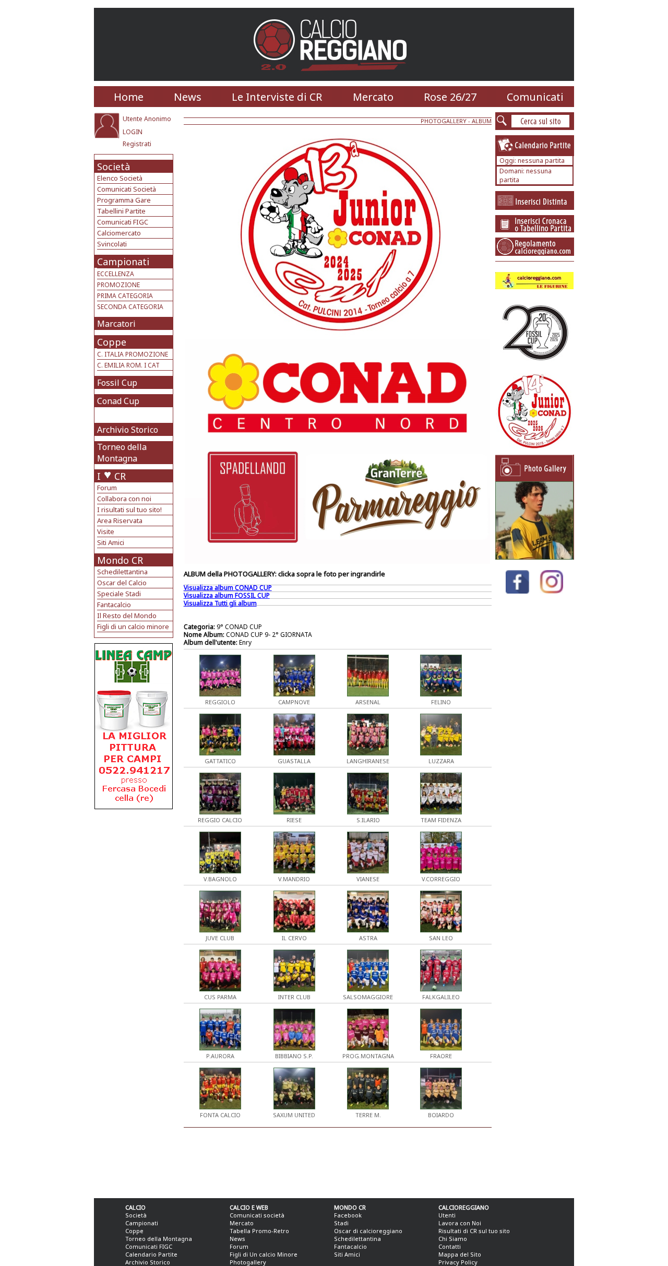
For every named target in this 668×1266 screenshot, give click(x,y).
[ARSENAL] (368, 693)
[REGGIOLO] (220, 693)
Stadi (341, 1223)
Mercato (373, 97)
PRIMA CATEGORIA (125, 295)
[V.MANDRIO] (294, 870)
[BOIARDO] (441, 1106)
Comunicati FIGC (122, 222)
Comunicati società (257, 1215)
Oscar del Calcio (122, 582)
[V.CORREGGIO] (441, 870)
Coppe (111, 342)
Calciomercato (119, 233)
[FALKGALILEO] (441, 988)
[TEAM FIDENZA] (441, 811)
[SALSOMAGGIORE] (368, 988)
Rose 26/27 (450, 97)
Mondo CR (120, 560)
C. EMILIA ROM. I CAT (128, 365)
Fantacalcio (114, 604)
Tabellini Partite (121, 211)
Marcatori (116, 323)
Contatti (449, 1246)
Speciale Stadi (119, 593)
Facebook (348, 1215)
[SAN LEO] (441, 929)
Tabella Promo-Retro (259, 1231)
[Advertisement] (135, 892)
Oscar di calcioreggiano (368, 1231)
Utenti (447, 1215)
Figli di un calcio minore (133, 626)
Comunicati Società (126, 189)
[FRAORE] (441, 1047)
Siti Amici (110, 542)
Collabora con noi (124, 498)
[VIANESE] (368, 870)
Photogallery (248, 1262)
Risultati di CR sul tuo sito (474, 1231)
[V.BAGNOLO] (220, 870)
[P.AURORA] (220, 1047)
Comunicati (535, 97)
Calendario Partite (151, 1254)
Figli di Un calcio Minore (263, 1254)
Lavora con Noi (459, 1223)
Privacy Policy (458, 1262)
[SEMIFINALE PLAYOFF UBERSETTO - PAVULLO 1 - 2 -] (534, 556)
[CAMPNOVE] (294, 693)
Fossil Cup (117, 382)
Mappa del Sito (459, 1254)
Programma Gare (124, 200)
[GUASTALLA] (294, 752)
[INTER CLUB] (294, 988)
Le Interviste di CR (277, 97)
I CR (111, 476)
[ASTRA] (368, 929)
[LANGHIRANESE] (368, 752)
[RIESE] (294, 811)
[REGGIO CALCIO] (220, 811)
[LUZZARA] (441, 752)
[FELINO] (441, 693)
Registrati (137, 143)
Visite (105, 531)
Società (113, 166)
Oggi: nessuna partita (532, 160)
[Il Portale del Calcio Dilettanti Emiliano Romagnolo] (334, 78)
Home (129, 97)
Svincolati (112, 244)
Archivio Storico (127, 429)
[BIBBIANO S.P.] (294, 1047)
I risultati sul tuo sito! (129, 509)
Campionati (123, 261)
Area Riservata (119, 520)
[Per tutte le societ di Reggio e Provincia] (133, 806)
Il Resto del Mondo (127, 615)
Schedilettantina (122, 571)
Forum (107, 487)
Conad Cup (118, 401)
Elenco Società (119, 178)
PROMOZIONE (118, 284)
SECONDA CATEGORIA (130, 306)
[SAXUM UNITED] (294, 1106)
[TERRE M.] (368, 1106)
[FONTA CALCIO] (220, 1106)
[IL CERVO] (294, 929)
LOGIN (132, 131)
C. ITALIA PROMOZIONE (132, 354)
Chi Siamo (452, 1239)
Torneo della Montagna (122, 452)
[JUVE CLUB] (220, 929)
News (187, 97)
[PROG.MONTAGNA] (368, 1047)
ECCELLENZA (115, 273)
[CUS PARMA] (220, 988)
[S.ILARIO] (368, 811)
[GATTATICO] (220, 752)
